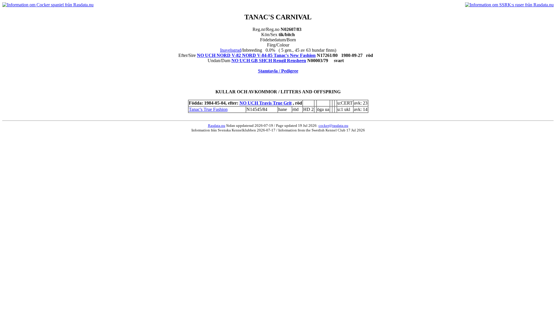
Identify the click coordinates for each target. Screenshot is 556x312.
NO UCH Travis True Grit (265, 103)
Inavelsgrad (230, 50)
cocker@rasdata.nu (333, 125)
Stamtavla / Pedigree (278, 70)
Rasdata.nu (216, 125)
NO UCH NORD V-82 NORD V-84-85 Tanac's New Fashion (256, 55)
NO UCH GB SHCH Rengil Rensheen (268, 60)
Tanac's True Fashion (208, 109)
